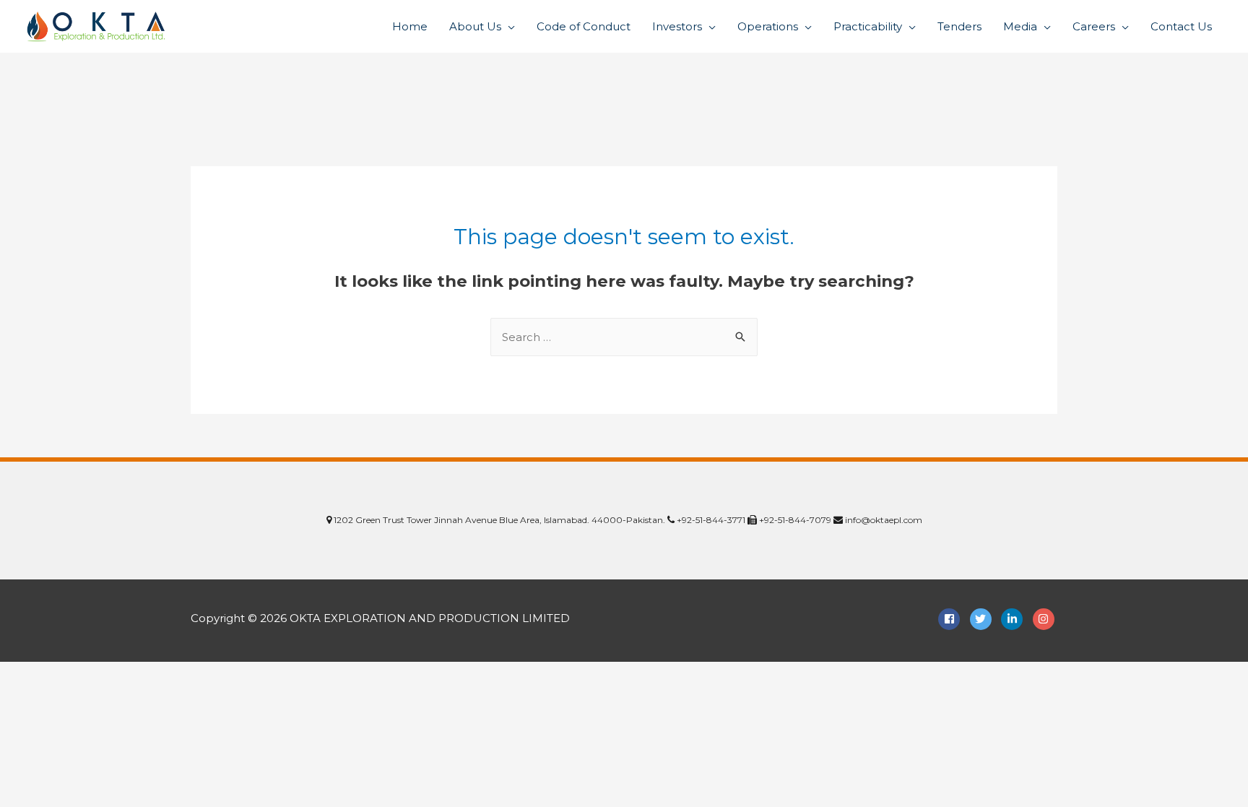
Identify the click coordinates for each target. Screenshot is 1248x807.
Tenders (959, 26)
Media (1020, 26)
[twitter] (984, 619)
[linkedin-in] (1015, 619)
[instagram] (1045, 619)
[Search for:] (624, 337)
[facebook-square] (952, 619)
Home (410, 26)
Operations (767, 26)
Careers (1093, 26)
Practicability (867, 26)
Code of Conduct (583, 26)
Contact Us (1181, 26)
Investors (677, 26)
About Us (475, 26)
